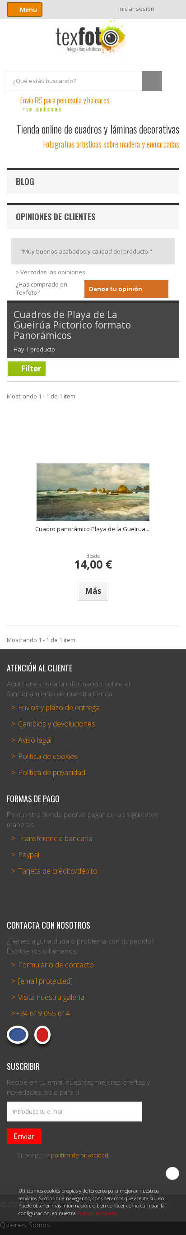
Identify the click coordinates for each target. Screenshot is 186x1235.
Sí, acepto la (63, 1155)
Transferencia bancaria (55, 838)
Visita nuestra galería (51, 997)
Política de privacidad (51, 772)
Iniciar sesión (136, 9)
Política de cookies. (97, 1213)
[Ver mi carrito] (171, 8)
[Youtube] (42, 1035)
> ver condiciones (41, 108)
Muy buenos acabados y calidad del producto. (86, 251)
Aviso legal (34, 740)
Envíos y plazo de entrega (59, 707)
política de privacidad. (80, 1155)
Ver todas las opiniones (52, 272)
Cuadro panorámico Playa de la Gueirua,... (93, 529)
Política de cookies (48, 756)
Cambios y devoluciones (56, 724)
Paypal (28, 855)
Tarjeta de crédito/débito (58, 871)
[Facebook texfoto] (17, 1035)
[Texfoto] (93, 38)
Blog (25, 181)
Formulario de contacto (56, 965)
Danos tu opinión (115, 289)
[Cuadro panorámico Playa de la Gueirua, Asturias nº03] (93, 492)
